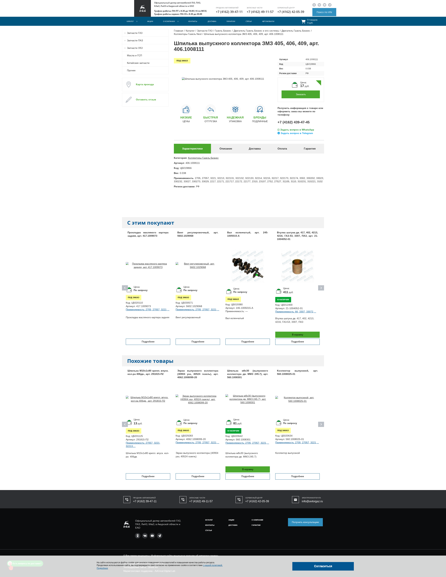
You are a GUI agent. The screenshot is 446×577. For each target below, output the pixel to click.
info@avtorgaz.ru (312, 501)
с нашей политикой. (213, 565)
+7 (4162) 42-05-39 (290, 12)
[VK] (319, 5)
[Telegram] (330, 5)
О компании (169, 21)
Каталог (130, 21)
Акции (150, 21)
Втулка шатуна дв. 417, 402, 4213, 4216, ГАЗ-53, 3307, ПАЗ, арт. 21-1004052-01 (297, 236)
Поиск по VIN (324, 12)
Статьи (249, 21)
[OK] (314, 5)
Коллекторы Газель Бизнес (203, 157)
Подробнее (148, 341)
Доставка (212, 21)
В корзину (297, 334)
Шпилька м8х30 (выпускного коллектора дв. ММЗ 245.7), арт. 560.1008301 (247, 374)
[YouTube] (324, 5)
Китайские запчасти (138, 63)
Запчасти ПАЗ (135, 40)
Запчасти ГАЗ (134, 33)
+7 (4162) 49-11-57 (260, 12)
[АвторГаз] (126, 524)
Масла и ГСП (134, 55)
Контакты (192, 21)
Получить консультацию (305, 522)
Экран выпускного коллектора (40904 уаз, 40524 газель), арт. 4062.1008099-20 (197, 374)
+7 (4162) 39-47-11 (229, 12)
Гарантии (230, 21)
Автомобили (268, 21)
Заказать (301, 94)
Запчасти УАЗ (135, 48)
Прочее (131, 70)
